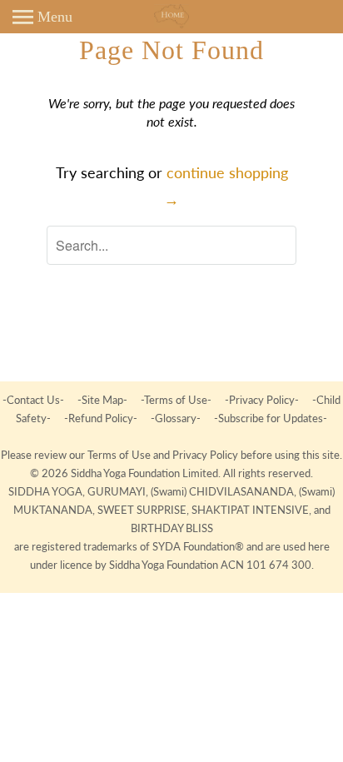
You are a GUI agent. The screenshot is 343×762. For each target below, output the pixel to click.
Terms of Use (120, 454)
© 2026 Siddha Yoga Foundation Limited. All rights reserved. (171, 473)
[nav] (42, 16)
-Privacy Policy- (261, 399)
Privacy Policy (206, 454)
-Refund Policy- (101, 418)
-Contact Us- (34, 399)
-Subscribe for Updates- (269, 418)
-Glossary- (175, 418)
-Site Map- (102, 399)
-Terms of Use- (176, 399)
